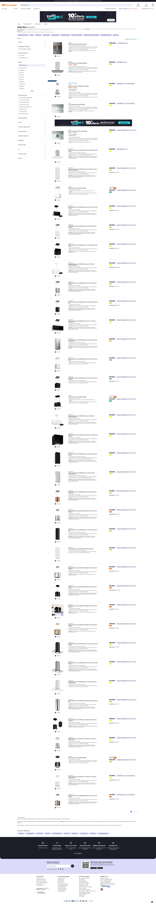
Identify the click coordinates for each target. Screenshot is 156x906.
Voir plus (32, 91)
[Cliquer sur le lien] (78, 16)
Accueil (18, 23)
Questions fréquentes (41, 879)
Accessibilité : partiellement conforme (87, 891)
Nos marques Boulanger (63, 884)
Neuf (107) (22, 55)
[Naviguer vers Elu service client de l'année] (110, 889)
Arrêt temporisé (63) (24, 102)
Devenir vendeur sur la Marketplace (107, 884)
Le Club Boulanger (61, 886)
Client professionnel (62, 889)
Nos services (60, 882)
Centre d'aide (39, 885)
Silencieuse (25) (23, 109)
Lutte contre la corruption (84, 889)
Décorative (87, 28)
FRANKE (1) (22, 81)
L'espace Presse (61, 881)
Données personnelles (83, 882)
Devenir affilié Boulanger (105, 881)
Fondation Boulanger (62, 888)
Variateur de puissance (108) (26, 97)
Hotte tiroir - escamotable (76, 35)
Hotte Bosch (74, 833)
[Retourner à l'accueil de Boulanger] (9, 5)
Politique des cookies (83, 885)
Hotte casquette (46, 35)
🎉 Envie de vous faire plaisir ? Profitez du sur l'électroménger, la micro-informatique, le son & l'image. (78, 0)
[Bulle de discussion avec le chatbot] (152, 902)
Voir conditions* (78, 853)
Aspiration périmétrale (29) (26, 106)
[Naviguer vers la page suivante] (138, 812)
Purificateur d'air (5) (24, 113)
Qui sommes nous (62, 878)
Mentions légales (82, 881)
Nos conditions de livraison (42, 882)
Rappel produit (82, 894)
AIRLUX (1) (22, 77)
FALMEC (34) (22, 84)
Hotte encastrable (55, 35)
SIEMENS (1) (22, 70)
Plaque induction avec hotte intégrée (91, 35)
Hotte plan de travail (65, 35)
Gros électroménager (27, 23)
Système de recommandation (85, 886)
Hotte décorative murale (23, 35)
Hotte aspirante (38, 23)
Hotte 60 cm (92, 833)
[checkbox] (18, 55)
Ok (72, 866)
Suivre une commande (41, 881)
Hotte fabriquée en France (106, 35)
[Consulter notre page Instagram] (62, 869)
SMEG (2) (22, 72)
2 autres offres (112, 267)
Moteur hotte (115, 35)
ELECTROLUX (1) (23, 68)
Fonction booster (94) (24, 100)
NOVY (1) (22, 79)
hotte (62, 821)
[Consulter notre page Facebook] (58, 869)
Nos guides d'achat (40, 884)
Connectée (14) (23, 111)
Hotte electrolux (83, 833)
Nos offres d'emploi (104, 878)
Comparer (58, 56)
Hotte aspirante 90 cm (103, 833)
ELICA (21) (22, 74)
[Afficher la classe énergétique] (110, 45)
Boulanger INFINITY (61, 891)
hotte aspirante (20, 29)
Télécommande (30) (24, 104)
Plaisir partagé (61, 879)
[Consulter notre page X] (60, 869)
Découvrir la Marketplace (105, 882)
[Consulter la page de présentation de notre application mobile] (93, 868)
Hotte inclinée (38, 35)
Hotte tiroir (66, 833)
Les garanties (82, 879)
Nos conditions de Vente (84, 878)
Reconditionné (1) (23, 57)
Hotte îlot (32, 35)
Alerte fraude (82, 896)
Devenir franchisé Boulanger (106, 879)
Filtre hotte (21, 833)
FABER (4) (22, 86)
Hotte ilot (47, 833)
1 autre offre (111, 172)
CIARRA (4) (22, 88)
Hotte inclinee (39, 833)
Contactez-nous (40, 878)
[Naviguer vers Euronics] (110, 886)
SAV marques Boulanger (63, 885)
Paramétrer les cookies (84, 884)
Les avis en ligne (82, 888)
